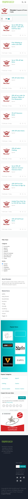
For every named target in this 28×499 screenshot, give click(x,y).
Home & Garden (6, 388)
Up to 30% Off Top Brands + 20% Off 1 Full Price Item (18, 26)
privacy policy (9, 402)
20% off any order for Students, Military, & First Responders (18, 97)
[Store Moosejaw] (4, 11)
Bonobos (4, 301)
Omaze (4, 313)
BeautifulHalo (5, 299)
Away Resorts (5, 296)
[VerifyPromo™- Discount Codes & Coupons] (8, 2)
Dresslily (4, 306)
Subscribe (22, 397)
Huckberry (4, 308)
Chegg (3, 304)
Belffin (3, 294)
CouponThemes (6, 494)
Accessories (5, 378)
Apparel (17, 378)
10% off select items (18, 78)
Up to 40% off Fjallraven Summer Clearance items (17, 167)
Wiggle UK (4, 316)
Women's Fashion (19, 388)
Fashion (17, 383)
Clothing (4, 383)
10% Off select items (18, 131)
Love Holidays (5, 311)
